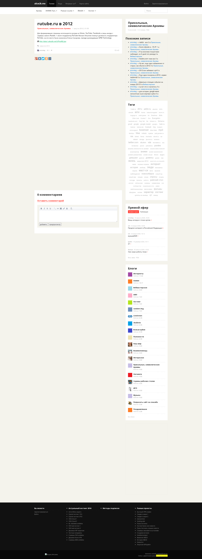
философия (148, 189)
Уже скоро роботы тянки (137, 252)
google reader (145, 124)
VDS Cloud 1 (73, 519)
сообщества (137, 186)
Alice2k (80, 10)
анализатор (134, 151)
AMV (135, 295)
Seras (142, 136)
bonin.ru (161, 112)
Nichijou (131, 133)
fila (147, 121)
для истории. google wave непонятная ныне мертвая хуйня (144, 92)
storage (141, 139)
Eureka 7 (143, 118)
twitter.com (133, 142)
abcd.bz (155, 109)
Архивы (39, 10)
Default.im (140, 542)
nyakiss (150, 133)
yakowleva (149, 146)
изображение (61, 208)
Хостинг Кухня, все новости (146, 526)
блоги (156, 154)
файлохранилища (137, 189)
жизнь (131, 160)
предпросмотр (54, 224)
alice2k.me (39, 3)
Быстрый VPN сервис (144, 512)
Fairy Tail (142, 121)
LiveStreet (137, 316)
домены (149, 157)
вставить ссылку (64, 208)
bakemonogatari (152, 112)
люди (150, 167)
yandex (157, 145)
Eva (149, 118)
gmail (130, 124)
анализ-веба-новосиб (157, 149)
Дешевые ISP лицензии (76, 530)
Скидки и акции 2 (142, 516)
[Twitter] (43, 58)
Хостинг (91, 10)
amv (137, 112)
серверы (147, 183)
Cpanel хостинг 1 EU (75, 514)
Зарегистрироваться (160, 3)
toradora (156, 139)
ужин (157, 186)
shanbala (149, 136)
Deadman (154, 115)
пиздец (161, 177)
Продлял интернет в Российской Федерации (145, 228)
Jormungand (134, 130)
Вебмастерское (136, 56)
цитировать (55, 208)
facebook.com (132, 121)
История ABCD (142, 540)
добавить (43, 224)
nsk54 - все (143, 42)
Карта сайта (84, 3)
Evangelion (156, 118)
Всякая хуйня (139, 330)
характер (148, 192)
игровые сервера (143, 164)
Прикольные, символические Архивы (54, 28)
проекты (139, 180)
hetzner (132, 127)
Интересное (138, 358)
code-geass (142, 115)
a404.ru (147, 108)
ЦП (151, 195)
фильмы (158, 188)
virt (129, 226)
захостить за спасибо (157, 161)
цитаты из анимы (141, 195)
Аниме (136, 281)
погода (132, 180)
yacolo (142, 146)
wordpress (135, 146)
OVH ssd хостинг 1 (75, 526)
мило (151, 171)
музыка (157, 170)
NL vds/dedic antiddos (76, 523)
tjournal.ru (149, 139)
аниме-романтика (135, 154)
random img (138, 309)
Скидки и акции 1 (142, 514)
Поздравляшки (140, 409)
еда (162, 158)
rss (131, 136)
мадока (134, 171)
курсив (44, 208)
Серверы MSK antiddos (76, 540)
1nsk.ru (133, 109)
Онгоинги (137, 374)
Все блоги (131, 417)
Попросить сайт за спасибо (145, 402)
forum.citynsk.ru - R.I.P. (147, 47)
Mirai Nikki (153, 130)
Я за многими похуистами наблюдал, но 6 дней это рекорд (144, 52)
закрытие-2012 (45, 46)
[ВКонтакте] (39, 58)
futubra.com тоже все (147, 58)
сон (163, 183)
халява (139, 192)
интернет (155, 164)
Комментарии (133, 212)
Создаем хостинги (143, 533)
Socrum (130, 250)
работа (146, 180)
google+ (155, 124)
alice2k (131, 112)
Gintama (161, 121)
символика (156, 183)
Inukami (159, 127)
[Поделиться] (51, 50)
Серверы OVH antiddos (76, 535)
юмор (155, 195)
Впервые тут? (71, 3)
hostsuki (148, 127)
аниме (144, 151)
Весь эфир (131, 257)
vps (163, 142)
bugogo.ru (133, 115)
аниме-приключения (156, 152)
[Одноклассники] (46, 58)
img (154, 127)
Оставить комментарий (50, 200)
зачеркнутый (47, 208)
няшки (146, 177)
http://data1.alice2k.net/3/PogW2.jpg (52, 41)
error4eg (42, 50)
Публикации (144, 212)
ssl (161, 136)
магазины (158, 167)
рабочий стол (156, 179)
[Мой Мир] (49, 58)
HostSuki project (142, 535)
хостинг (159, 192)
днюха (141, 158)
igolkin (130, 242)
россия (131, 183)
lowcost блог (141, 519)
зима (134, 164)
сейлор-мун (139, 183)
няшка (140, 177)
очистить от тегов (71, 208)
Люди (60, 3)
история (134, 167)
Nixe (138, 132)
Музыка (136, 395)
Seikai (137, 136)
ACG (160, 109)
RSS (147, 30)
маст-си (143, 170)
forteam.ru (153, 121)
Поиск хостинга (142, 523)
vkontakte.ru (157, 142)
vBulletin (143, 142)
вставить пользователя (67, 208)
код (58, 208)
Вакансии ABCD (142, 537)
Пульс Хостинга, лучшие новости (148, 528)
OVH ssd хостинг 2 (75, 528)
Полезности (138, 337)
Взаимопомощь (140, 351)
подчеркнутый (50, 208)
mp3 (161, 129)
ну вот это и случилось (148, 86)
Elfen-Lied (135, 118)
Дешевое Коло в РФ (75, 537)
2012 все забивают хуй (148, 70)
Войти (146, 3)
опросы (153, 176)
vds (149, 142)
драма (157, 158)
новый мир (132, 177)
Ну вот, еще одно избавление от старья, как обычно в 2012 (147, 64)
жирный (41, 208)
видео (162, 154)
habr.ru (162, 124)
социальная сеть (148, 186)
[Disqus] (78, 100)
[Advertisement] (76, 65)
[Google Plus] (36, 58)
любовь (142, 167)
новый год (159, 174)
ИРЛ (135, 388)
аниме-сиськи (147, 155)
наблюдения (135, 174)
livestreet (144, 129)
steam (135, 139)
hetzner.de (140, 127)
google (136, 124)
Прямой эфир (138, 207)
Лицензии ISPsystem (144, 544)
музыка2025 (132, 236)
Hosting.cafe (141, 521)
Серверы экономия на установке (148, 530)
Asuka (143, 112)
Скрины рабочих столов (144, 381)
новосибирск (148, 173)
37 (129, 244)
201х (140, 108)
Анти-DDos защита (75, 512)
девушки (133, 157)
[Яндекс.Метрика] (51, 554)
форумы (132, 192)
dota (160, 115)
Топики (51, 3)
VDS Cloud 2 (73, 521)
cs (148, 115)
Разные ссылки (67, 10)
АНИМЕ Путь (51, 10)
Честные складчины (75, 533)
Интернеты (138, 273)
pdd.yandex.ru (159, 133)
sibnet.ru (156, 136)
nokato (144, 133)
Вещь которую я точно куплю (139, 220)
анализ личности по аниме (138, 148)
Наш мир (137, 344)
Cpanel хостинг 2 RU (75, 516)
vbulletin (137, 323)
